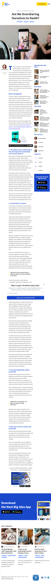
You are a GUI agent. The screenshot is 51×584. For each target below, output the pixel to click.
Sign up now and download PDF (25, 297)
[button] (25, 285)
